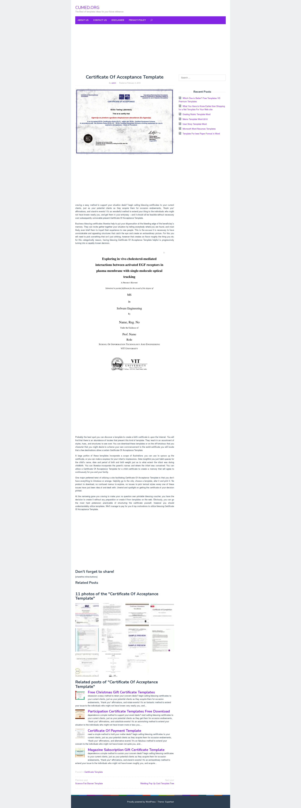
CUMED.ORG (87, 7)
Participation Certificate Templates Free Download (129, 711)
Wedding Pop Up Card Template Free (157, 782)
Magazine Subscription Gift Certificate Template (126, 749)
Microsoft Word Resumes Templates (199, 128)
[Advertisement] (150, 49)
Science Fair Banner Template (89, 782)
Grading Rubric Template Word (196, 114)
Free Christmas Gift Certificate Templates (121, 692)
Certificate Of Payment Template (114, 730)
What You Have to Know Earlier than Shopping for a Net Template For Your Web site (202, 108)
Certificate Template (93, 771)
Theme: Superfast (166, 801)
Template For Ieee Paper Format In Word (201, 133)
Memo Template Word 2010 (195, 119)
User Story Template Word (195, 123)
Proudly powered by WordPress (141, 801)
